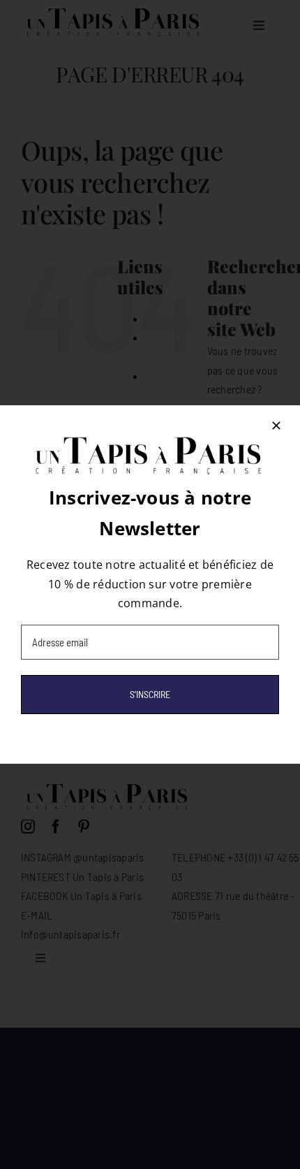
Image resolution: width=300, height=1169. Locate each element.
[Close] (276, 425)
